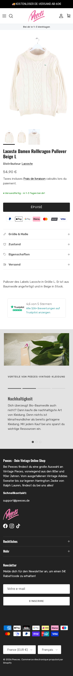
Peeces (16, 659)
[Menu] (4, 16)
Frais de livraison (34, 178)
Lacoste (27, 163)
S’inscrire (36, 601)
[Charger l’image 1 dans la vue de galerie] (36, 78)
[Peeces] (36, 16)
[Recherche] (13, 16)
